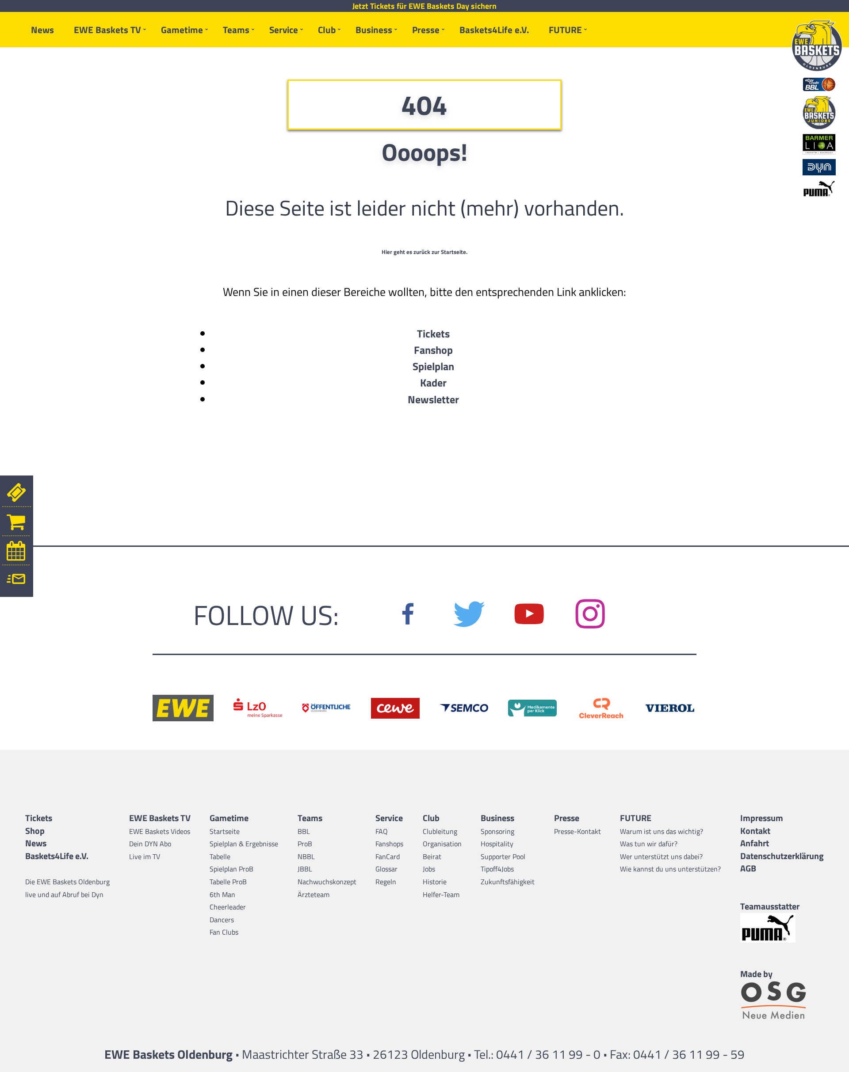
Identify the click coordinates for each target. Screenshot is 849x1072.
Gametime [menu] (182, 30)
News (42, 30)
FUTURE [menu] (565, 30)
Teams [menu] (236, 30)
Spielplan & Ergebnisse (244, 843)
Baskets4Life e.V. (494, 30)
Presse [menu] (426, 30)
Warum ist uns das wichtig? (661, 831)
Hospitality (497, 843)
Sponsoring (497, 831)
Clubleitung (440, 831)
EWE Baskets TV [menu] (107, 30)
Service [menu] (283, 30)
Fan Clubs (224, 932)
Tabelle (220, 856)
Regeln (385, 881)
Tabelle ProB (228, 881)
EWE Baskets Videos (159, 831)
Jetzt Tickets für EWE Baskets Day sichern (424, 6)
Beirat (432, 856)
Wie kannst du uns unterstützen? (670, 869)
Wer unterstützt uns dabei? (661, 856)
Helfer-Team (441, 894)
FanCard (387, 856)
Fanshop (433, 350)
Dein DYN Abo (150, 843)
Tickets (433, 333)
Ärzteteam (313, 894)
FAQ (381, 831)
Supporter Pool (503, 856)
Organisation (442, 843)
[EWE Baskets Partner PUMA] (782, 928)
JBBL (305, 869)
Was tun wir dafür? (648, 843)
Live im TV (144, 856)
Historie (435, 881)
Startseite (225, 831)
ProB (305, 843)
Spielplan (433, 366)
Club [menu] (327, 30)
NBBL (306, 856)
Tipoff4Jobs (497, 869)
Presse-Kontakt (577, 831)
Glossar (386, 869)
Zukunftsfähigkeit (508, 881)
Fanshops (389, 843)
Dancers (222, 919)
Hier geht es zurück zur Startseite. (424, 251)
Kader (433, 382)
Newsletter (433, 399)
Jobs (429, 869)
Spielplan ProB (231, 869)
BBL (304, 831)
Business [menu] (374, 30)
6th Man (222, 894)
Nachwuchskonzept (327, 881)
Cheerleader (228, 907)
